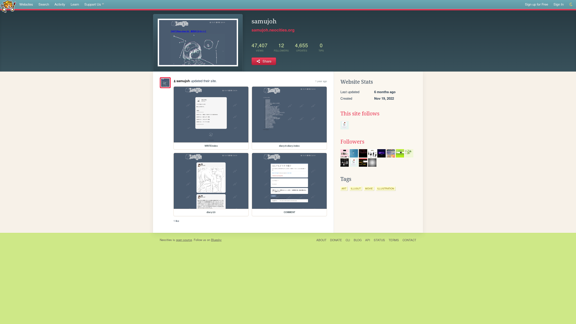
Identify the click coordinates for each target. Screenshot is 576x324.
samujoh (183, 80)
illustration (385, 188)
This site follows (359, 114)
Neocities (166, 240)
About (321, 240)
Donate (336, 240)
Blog (358, 240)
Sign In (559, 4)
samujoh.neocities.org (273, 30)
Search (43, 4)
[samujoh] (165, 82)
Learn (75, 4)
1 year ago (321, 81)
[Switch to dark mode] (571, 4)
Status (379, 240)
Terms (394, 240)
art (344, 188)
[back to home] (8, 6)
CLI (348, 240)
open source (184, 240)
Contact (409, 240)
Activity (59, 4)
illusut (356, 188)
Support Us (92, 4)
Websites (26, 4)
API (367, 240)
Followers (352, 142)
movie (369, 188)
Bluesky (216, 240)
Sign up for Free (536, 4)
